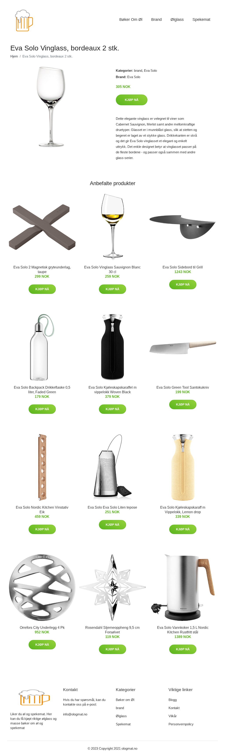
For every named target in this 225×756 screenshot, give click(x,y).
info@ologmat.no (75, 714)
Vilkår (173, 716)
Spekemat (201, 19)
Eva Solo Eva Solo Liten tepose (112, 507)
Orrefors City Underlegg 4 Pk (42, 627)
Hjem (14, 56)
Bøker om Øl (130, 19)
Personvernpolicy (181, 724)
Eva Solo (150, 70)
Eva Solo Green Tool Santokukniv (182, 387)
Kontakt (174, 708)
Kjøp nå (131, 100)
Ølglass (177, 19)
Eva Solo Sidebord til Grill (183, 267)
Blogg (173, 700)
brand (156, 19)
